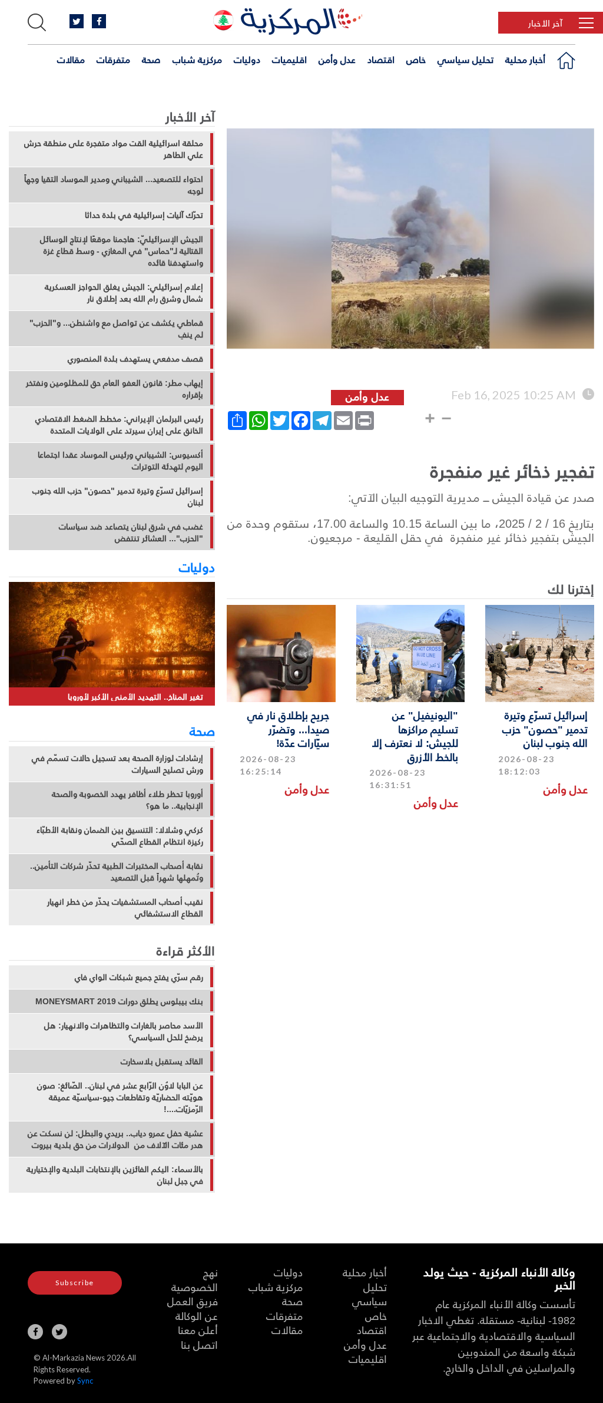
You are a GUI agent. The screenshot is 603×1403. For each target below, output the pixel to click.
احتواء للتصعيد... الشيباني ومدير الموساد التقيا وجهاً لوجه (113, 185)
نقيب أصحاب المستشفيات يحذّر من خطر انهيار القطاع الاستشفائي (125, 907)
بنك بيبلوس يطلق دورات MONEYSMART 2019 (119, 1001)
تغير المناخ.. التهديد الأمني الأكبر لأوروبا (135, 696)
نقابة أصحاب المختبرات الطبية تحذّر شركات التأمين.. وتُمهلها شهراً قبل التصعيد (116, 872)
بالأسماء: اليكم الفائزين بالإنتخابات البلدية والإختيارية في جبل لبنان (114, 1175)
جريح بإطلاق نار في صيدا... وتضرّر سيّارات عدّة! (288, 728)
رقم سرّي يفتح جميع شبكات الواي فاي (139, 977)
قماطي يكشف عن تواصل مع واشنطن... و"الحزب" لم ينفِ (116, 328)
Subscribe (74, 1282)
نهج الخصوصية (194, 1279)
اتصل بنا (199, 1344)
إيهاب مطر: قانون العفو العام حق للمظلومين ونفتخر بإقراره (114, 389)
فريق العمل (192, 1301)
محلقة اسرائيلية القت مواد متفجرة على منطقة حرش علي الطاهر (113, 149)
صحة (151, 59)
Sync (85, 1380)
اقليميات (289, 59)
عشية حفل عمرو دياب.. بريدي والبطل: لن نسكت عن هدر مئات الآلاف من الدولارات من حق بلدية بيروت (115, 1139)
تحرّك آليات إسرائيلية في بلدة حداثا (144, 215)
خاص (416, 59)
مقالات (71, 59)
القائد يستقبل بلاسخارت (162, 1061)
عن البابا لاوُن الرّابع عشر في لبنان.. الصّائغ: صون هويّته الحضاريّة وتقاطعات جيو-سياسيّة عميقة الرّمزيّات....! (120, 1097)
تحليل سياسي (465, 59)
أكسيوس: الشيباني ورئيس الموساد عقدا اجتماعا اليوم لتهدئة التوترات (120, 460)
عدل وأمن (337, 59)
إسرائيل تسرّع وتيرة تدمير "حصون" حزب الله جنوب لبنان (545, 728)
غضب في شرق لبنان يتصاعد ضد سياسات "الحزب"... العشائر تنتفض (131, 532)
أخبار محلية (525, 59)
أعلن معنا (198, 1329)
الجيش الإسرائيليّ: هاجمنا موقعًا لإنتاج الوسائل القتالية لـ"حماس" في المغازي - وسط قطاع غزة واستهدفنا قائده (121, 251)
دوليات (247, 59)
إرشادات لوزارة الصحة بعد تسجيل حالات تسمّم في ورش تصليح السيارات (117, 764)
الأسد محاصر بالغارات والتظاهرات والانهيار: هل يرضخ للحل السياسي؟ (123, 1031)
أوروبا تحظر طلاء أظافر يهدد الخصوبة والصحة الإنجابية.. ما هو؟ (127, 800)
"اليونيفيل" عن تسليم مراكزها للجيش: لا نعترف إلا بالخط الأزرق (415, 735)
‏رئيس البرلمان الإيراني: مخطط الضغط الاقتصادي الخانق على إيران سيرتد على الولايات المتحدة (119, 424)
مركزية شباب (197, 59)
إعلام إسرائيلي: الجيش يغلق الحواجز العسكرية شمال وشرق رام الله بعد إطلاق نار (124, 293)
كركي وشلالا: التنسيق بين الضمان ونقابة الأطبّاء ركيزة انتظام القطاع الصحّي (120, 836)
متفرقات (113, 59)
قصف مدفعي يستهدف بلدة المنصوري (135, 359)
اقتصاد (381, 59)
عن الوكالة (196, 1315)
